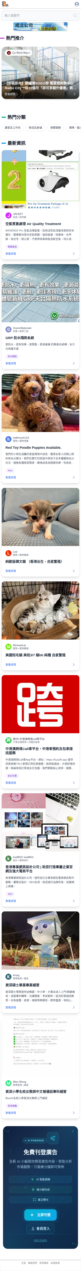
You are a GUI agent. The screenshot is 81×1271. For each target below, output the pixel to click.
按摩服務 (55, 127)
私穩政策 (55, 1263)
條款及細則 (40, 1240)
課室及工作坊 (13, 127)
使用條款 (43, 1263)
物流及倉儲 (35, 127)
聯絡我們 (32, 1263)
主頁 (23, 1263)
